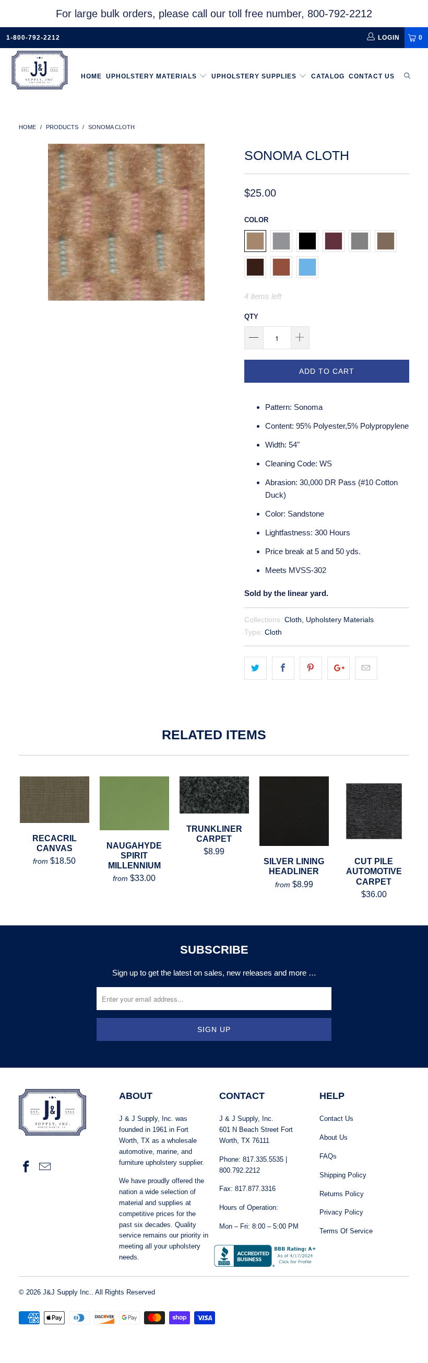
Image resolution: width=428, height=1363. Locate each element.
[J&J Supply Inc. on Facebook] (26, 1167)
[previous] (30, 222)
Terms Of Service (346, 1231)
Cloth (293, 620)
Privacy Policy (341, 1212)
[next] (222, 222)
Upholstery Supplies (255, 76)
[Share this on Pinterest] (311, 668)
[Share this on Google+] (338, 668)
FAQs (328, 1156)
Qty (251, 316)
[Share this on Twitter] (255, 668)
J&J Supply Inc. (67, 1292)
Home (91, 76)
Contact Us (372, 76)
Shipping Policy (342, 1175)
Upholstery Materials (152, 76)
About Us (333, 1137)
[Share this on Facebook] (283, 668)
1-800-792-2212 (33, 37)
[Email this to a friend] (366, 668)
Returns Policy (341, 1194)
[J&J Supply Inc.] (39, 71)
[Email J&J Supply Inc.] (45, 1167)
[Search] (407, 76)
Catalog (327, 76)
